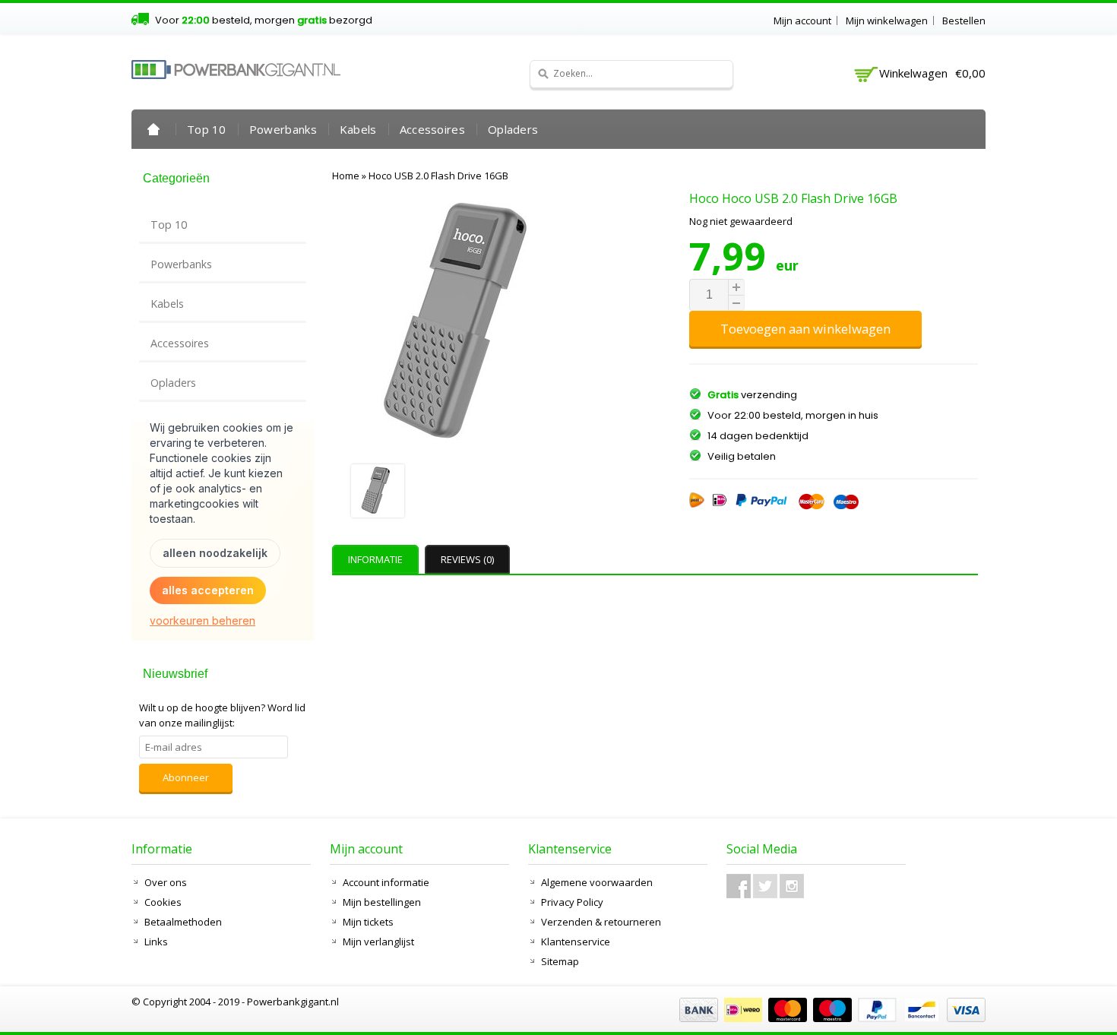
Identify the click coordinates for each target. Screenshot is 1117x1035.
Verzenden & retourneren (601, 922)
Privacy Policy (572, 902)
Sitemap (560, 961)
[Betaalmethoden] (831, 1018)
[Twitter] (765, 886)
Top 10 (206, 129)
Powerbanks (283, 129)
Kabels (358, 129)
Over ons (165, 882)
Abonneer (186, 777)
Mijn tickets (368, 922)
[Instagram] (792, 886)
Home (153, 129)
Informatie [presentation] (375, 559)
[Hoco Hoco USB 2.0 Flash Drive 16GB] (466, 492)
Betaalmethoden (183, 922)
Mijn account (802, 20)
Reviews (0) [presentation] (467, 559)
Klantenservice (575, 941)
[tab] (377, 559)
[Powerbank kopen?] (235, 69)
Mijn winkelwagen (887, 20)
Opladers (513, 129)
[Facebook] (738, 886)
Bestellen (964, 20)
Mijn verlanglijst (378, 941)
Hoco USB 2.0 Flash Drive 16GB (438, 175)
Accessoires (432, 129)
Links (156, 941)
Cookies (163, 902)
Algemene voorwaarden (597, 882)
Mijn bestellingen (382, 902)
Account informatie (386, 882)
